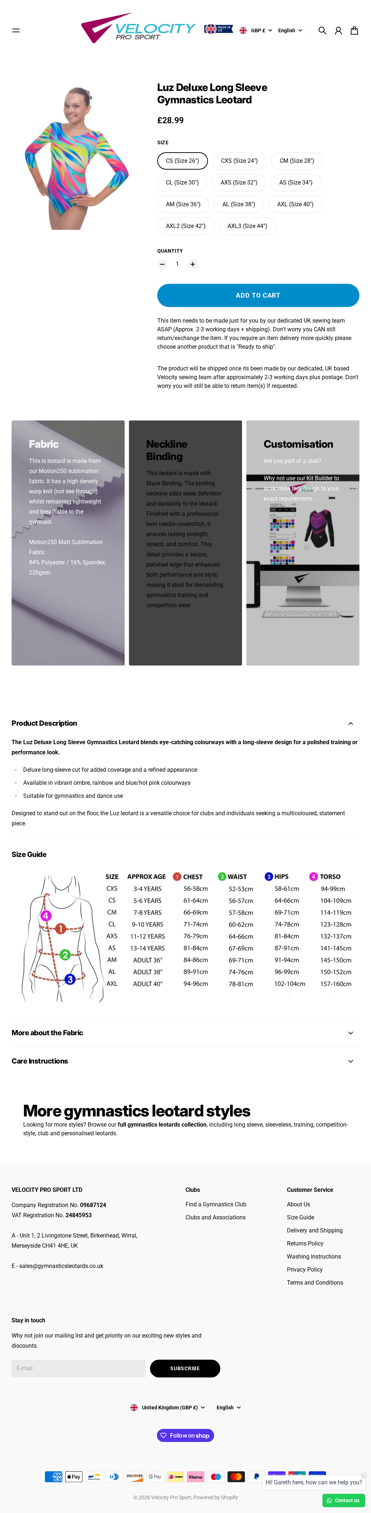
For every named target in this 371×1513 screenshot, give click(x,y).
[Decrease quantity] (162, 264)
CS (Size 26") (182, 160)
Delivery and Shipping (315, 1230)
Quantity (170, 251)
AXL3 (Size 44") (247, 226)
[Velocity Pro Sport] (159, 29)
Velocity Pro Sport (171, 1497)
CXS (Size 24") (239, 160)
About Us (298, 1204)
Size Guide (300, 1217)
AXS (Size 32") (239, 182)
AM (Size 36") (183, 204)
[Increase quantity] (193, 264)
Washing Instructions (314, 1256)
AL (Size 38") (238, 204)
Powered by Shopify (215, 1497)
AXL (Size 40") (295, 204)
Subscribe (185, 1368)
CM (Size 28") (297, 160)
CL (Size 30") (182, 182)
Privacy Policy (305, 1269)
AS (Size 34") (296, 182)
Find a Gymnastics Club (216, 1204)
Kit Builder (320, 478)
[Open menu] (16, 30)
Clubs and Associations (216, 1217)
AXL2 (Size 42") (186, 226)
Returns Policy (305, 1243)
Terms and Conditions (315, 1282)
